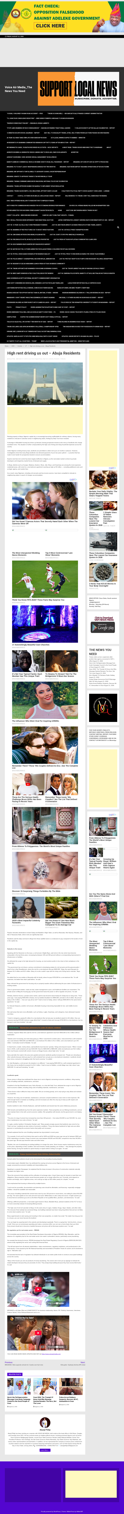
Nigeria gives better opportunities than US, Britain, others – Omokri (32, 293)
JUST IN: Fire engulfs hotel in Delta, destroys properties (28, 239)
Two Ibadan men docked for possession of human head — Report (86, 326)
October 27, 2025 (22, 359)
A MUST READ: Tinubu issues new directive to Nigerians (82, 147)
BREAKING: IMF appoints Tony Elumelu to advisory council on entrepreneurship (36, 171)
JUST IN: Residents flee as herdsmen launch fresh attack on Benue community (36, 263)
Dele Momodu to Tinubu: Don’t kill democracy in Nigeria (86, 196)
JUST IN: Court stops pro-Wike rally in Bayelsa (67, 234)
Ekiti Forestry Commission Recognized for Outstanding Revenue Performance (36, 205)
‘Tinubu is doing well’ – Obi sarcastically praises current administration (74, 113)
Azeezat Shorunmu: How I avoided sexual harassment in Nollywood (32, 157)
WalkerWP (80, 1511)
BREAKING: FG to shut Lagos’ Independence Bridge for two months (31, 167)
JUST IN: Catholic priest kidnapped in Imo (73, 230)
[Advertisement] (62, 52)
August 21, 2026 (12, 1406)
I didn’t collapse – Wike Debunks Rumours (22, 215)
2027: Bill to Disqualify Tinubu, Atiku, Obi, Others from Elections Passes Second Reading (76, 133)
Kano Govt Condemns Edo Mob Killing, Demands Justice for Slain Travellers (35, 283)
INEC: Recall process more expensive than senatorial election (30, 220)
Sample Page (11, 317)
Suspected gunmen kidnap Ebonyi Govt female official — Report (44, 317)
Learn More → (45, 1450)
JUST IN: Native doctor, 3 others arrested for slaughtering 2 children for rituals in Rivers (41, 249)
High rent (45, 359)
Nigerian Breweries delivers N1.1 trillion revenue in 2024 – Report (86, 293)
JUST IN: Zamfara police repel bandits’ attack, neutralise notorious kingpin (86, 273)
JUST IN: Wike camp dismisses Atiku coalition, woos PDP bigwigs (30, 273)
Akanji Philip (12, 359)
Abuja (40, 359)
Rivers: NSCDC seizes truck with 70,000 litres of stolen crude (82, 312)
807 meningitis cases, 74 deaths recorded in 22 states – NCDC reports (32, 147)
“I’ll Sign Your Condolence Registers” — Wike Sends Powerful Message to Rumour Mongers (40, 118)
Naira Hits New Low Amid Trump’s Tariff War (73, 288)
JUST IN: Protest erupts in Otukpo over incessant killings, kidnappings (86, 259)
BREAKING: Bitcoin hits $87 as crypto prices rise (90, 162)
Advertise (74, 152)
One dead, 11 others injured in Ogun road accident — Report (81, 297)
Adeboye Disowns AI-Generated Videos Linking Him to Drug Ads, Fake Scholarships (37, 152)
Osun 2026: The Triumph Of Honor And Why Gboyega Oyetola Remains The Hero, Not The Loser (44, 1400)
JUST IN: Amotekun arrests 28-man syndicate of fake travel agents (76, 225)
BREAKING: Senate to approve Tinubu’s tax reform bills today (29, 176)
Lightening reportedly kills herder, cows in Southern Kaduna (30, 288)
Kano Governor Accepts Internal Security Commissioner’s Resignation (33, 278)
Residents (56, 359)
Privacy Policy (21, 307)
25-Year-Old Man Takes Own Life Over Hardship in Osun (26, 138)
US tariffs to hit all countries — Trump (22, 341)
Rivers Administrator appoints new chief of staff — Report (53, 307)
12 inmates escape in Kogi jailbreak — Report (23, 133)
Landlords (51, 359)
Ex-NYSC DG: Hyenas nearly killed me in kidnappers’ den (89, 205)
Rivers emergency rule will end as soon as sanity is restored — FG (31, 312)
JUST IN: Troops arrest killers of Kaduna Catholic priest (83, 268)
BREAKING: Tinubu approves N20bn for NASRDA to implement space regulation (35, 186)
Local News (31, 359)
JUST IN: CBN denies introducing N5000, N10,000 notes (26, 234)
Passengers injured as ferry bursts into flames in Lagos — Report (32, 302)
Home (60, 210)
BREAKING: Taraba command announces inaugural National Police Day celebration (37, 181)
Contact (10, 196)
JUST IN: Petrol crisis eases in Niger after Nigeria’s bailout (28, 254)
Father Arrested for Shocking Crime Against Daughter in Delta (30, 210)
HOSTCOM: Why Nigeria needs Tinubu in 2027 (82, 210)
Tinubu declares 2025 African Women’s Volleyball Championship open (33, 326)
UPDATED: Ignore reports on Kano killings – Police (80, 336)
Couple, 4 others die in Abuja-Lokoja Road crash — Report (39, 196)
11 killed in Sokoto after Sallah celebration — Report (95, 128)
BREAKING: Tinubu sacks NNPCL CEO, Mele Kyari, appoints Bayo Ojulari (32, 191)
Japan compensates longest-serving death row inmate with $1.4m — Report (86, 220)
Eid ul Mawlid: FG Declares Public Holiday (102, 675)
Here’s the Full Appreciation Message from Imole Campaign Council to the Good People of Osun (18, 1400)
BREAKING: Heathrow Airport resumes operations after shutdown (84, 167)
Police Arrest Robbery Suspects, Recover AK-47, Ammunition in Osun (68, 1399)
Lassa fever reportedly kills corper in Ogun (84, 283)
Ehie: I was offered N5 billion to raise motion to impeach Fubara (30, 200)
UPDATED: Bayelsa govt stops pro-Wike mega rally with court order (32, 336)
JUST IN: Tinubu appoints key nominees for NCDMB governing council (32, 268)
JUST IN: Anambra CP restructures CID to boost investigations (30, 230)
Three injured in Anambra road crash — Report (74, 322)
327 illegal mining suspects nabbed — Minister (68, 138)
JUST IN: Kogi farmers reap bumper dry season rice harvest (28, 244)
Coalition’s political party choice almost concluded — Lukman (85, 191)
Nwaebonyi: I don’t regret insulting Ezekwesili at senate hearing (31, 297)
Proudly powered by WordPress (51, 1511)
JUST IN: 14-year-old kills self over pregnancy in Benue (27, 225)
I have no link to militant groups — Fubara (58, 215)
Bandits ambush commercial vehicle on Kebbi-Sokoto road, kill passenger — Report (38, 162)
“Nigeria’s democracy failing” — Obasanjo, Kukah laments (28, 123)
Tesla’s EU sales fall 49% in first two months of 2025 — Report (30, 322)
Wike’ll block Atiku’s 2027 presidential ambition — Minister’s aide (65, 341)
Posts (9, 307)
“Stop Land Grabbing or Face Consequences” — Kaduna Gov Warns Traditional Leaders (38, 128)
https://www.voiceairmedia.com (51, 1354)
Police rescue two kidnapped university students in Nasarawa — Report (88, 302)
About (109, 147)
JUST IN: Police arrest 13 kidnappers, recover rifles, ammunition (31, 259)
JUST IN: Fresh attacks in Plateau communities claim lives (75, 239)
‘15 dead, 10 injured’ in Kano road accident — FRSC (25, 113)
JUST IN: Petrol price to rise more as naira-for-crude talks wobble (80, 254)
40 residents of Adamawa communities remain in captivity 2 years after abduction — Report (41, 142)
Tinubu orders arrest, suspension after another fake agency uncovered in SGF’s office (101, 659)
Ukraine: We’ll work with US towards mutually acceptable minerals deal (34, 331)
